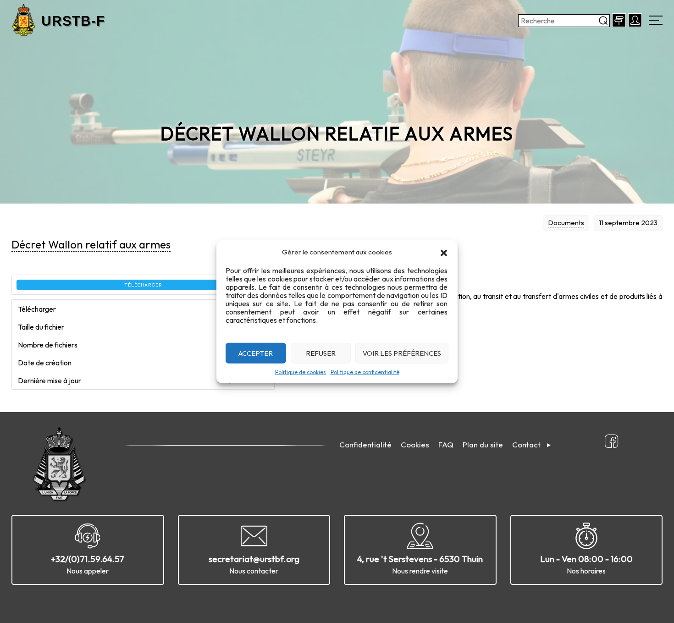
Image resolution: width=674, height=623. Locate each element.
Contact (526, 444)
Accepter (255, 352)
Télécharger (143, 285)
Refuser (321, 352)
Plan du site (483, 444)
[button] (443, 252)
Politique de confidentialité (365, 372)
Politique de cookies (300, 372)
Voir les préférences (402, 352)
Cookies (415, 444)
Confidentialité (365, 444)
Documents (566, 222)
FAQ (445, 444)
